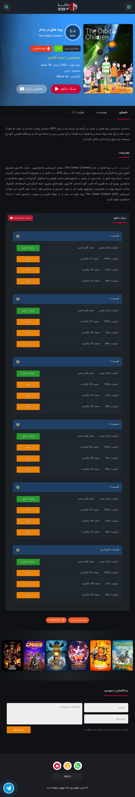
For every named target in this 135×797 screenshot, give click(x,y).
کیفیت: (108, 247)
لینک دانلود (68, 89)
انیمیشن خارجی (120, 168)
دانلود (28, 258)
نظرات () (78, 112)
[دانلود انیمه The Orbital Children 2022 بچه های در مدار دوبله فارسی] (108, 59)
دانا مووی (64, 788)
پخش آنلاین (28, 247)
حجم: (86, 247)
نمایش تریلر (34, 89)
